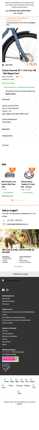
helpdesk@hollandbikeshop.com (17, 224)
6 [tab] (19, 200)
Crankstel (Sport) (7, 258)
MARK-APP (19, 404)
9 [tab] (22, 200)
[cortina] (7, 65)
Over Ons (5, 331)
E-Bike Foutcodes (7, 323)
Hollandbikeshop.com (23, 402)
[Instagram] (7, 290)
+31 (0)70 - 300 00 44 (14, 220)
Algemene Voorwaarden (9, 336)
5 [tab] (17, 200)
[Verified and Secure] (6, 367)
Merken (4, 344)
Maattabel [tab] (6, 129)
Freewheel (5, 262)
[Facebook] (3, 290)
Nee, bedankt (18, 13)
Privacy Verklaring (7, 333)
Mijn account (6, 298)
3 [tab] (15, 200)
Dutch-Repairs (6, 342)
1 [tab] (12, 200)
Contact (4, 315)
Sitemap (4, 339)
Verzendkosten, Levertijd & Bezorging (13, 317)
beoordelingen (17, 352)
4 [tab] (16, 200)
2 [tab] (13, 200)
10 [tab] (24, 200)
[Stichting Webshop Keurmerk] (10, 359)
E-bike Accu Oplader (25, 262)
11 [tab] (25, 200)
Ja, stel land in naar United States (18, 11)
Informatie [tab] (6, 99)
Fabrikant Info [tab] (7, 136)
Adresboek (5, 304)
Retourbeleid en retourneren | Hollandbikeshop (16, 320)
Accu (21, 258)
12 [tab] (26, 200)
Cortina (21, 77)
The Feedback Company (9, 354)
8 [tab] (21, 200)
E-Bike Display (23, 260)
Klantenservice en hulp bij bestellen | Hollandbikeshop (18, 312)
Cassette (4, 260)
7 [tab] (20, 200)
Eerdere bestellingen (8, 301)
